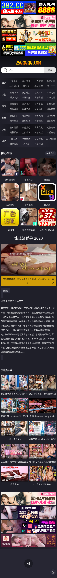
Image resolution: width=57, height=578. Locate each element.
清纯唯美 (26, 120)
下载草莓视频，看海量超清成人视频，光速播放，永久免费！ (28, 281)
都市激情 (14, 127)
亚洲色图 (26, 115)
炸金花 (26, 85)
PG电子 (14, 80)
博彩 (4, 83)
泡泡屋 (26, 144)
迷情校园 (14, 132)
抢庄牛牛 (51, 85)
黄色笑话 (38, 132)
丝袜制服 (26, 97)
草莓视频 (38, 139)
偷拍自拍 (26, 104)
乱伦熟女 (38, 109)
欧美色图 (38, 115)
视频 (4, 94)
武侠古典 (51, 127)
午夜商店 (26, 139)
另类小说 (26, 132)
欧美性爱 (51, 104)
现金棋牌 (38, 85)
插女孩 (14, 139)
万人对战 (38, 80)
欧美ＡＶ (38, 92)
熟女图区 (38, 120)
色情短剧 (38, 144)
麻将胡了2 (14, 85)
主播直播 (38, 97)
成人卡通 (38, 104)
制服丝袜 (14, 109)
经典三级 (26, 109)
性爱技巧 (51, 132)
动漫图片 (51, 115)
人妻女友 (38, 127)
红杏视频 (14, 144)
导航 (4, 141)
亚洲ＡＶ (14, 92)
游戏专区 (51, 80)
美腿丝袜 (14, 120)
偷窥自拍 (14, 115)
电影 (4, 106)
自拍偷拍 (26, 92)
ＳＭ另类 (51, 97)
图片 (4, 118)
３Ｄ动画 (51, 92)
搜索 (50, 70)
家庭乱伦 (26, 127)
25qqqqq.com (28, 63)
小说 (4, 129)
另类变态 (51, 109)
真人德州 (26, 80)
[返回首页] (53, 572)
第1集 (5, 290)
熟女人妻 (14, 97)
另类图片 (51, 120)
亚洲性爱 (14, 104)
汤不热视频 (51, 139)
